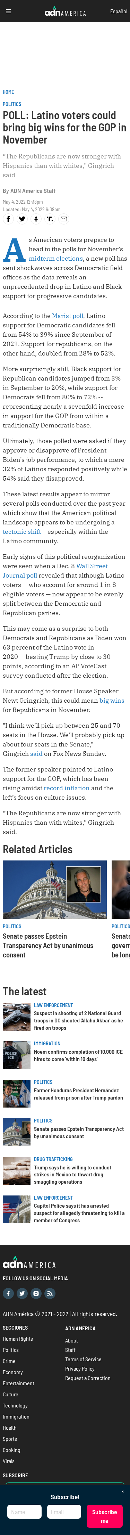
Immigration (47, 1043)
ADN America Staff (33, 190)
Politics (12, 104)
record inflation (67, 788)
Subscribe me (104, 1516)
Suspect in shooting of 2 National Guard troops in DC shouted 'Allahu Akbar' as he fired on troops (78, 1020)
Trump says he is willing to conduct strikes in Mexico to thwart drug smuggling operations (72, 1174)
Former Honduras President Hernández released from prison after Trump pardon (78, 1094)
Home (8, 92)
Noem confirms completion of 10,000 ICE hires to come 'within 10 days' (78, 1055)
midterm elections (56, 258)
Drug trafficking (53, 1159)
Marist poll (67, 316)
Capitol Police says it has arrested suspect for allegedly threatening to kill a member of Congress (79, 1212)
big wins (111, 700)
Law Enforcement (53, 1005)
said (36, 754)
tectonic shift (22, 532)
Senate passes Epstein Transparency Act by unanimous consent (48, 945)
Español (118, 11)
